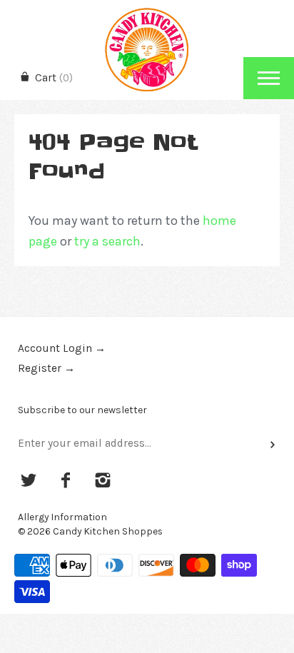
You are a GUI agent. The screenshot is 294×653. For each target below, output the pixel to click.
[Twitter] (29, 482)
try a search (107, 241)
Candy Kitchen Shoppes (108, 531)
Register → (46, 368)
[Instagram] (102, 482)
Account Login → (62, 348)
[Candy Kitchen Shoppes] (147, 12)
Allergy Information (62, 517)
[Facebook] (66, 482)
